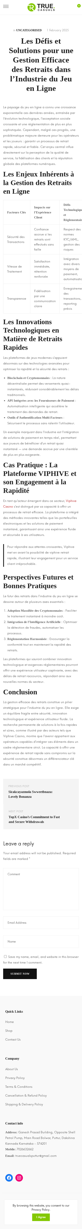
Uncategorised (29, 30)
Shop (8, 1031)
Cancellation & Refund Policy (26, 1095)
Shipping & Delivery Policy (24, 1104)
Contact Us (13, 1039)
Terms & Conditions (18, 1087)
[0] (76, 7)
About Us (11, 1069)
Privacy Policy (15, 1078)
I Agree (41, 1217)
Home (9, 1022)
